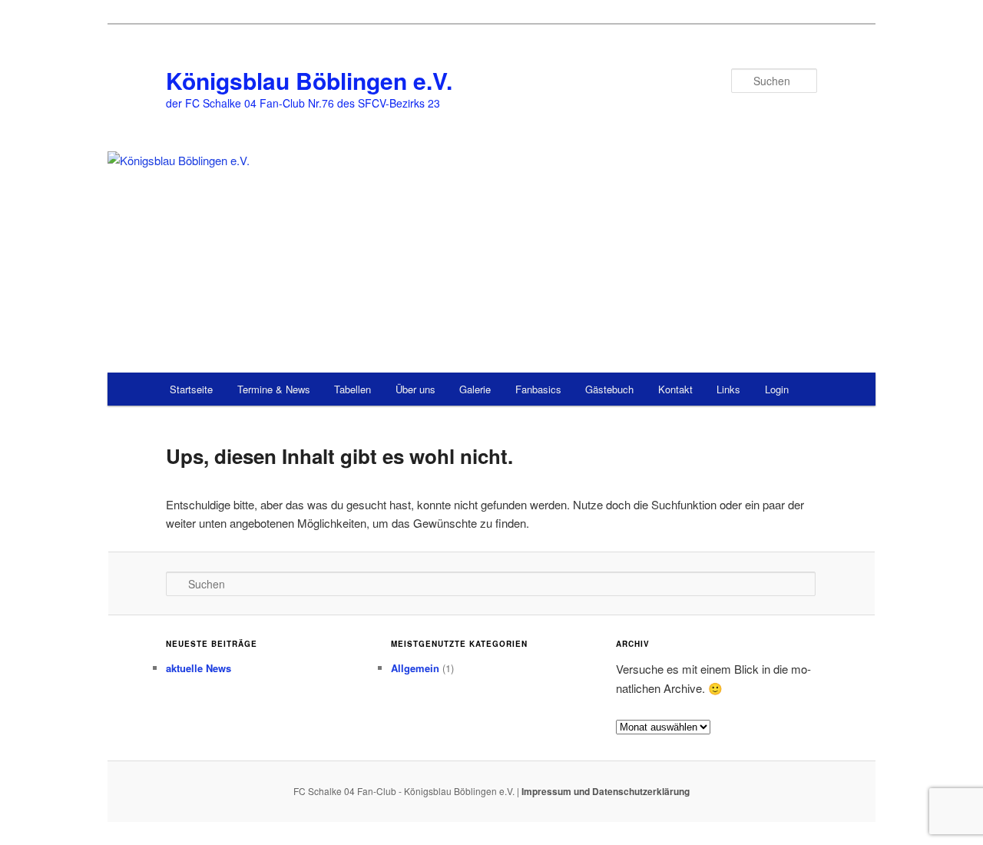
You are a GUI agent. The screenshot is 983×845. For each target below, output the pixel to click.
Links (728, 389)
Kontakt (675, 389)
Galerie (475, 389)
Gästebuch (609, 389)
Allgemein (415, 668)
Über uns (415, 389)
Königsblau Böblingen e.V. (309, 80)
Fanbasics (538, 389)
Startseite (191, 389)
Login (777, 389)
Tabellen (352, 389)
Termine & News (273, 389)
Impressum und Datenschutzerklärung (605, 791)
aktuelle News (198, 668)
